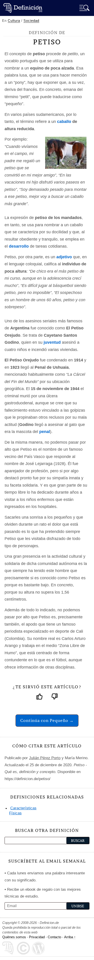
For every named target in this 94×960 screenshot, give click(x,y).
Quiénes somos (14, 937)
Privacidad (37, 937)
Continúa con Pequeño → (47, 720)
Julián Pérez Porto (44, 758)
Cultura (14, 20)
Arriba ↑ (70, 937)
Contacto (54, 937)
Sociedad (31, 20)
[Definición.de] (22, 7)
